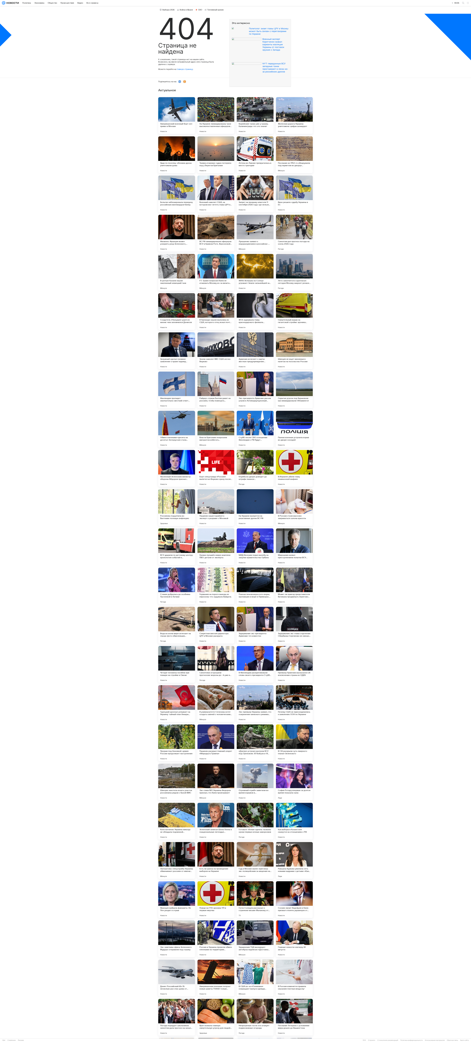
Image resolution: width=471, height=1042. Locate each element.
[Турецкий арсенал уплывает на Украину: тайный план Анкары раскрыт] (176, 703)
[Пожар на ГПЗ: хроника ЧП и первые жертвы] (215, 899)
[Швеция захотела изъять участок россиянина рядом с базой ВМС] (176, 782)
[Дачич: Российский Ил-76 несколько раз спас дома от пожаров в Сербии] (176, 978)
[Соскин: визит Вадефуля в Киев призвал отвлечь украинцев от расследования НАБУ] (294, 899)
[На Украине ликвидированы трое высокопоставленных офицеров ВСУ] (215, 115)
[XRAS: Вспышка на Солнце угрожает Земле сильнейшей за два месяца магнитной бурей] (255, 272)
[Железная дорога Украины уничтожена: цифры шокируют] (294, 115)
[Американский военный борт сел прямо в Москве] (176, 115)
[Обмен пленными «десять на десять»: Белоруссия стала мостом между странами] (176, 429)
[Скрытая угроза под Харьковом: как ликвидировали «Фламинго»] (294, 390)
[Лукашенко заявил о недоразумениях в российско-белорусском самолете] (255, 233)
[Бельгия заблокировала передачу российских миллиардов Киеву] (176, 194)
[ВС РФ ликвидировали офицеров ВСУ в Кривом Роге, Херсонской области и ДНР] (215, 233)
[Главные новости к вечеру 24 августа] (294, 938)
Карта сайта (464, 1040)
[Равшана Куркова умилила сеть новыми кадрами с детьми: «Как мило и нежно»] (294, 860)
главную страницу (185, 69)
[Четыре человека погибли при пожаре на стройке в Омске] (176, 664)
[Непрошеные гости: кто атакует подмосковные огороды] (255, 1017)
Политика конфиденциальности (411, 1040)
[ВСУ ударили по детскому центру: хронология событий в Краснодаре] (176, 546)
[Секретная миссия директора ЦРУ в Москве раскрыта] (215, 625)
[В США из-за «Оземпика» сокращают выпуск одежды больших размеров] (255, 978)
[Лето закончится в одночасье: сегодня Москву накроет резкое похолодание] (294, 272)
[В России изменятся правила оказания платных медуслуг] (294, 978)
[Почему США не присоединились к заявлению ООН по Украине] (294, 703)
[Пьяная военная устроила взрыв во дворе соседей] (294, 429)
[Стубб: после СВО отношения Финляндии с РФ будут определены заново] (255, 429)
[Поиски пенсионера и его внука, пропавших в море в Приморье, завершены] (255, 586)
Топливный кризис (215, 10)
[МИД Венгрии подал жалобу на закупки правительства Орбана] (255, 546)
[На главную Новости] (12, 3)
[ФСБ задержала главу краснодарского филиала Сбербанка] (255, 311)
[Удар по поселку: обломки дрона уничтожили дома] (176, 154)
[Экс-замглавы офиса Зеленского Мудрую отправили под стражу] (176, 938)
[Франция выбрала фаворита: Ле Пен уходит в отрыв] (176, 899)
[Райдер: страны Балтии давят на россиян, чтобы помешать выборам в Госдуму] (215, 390)
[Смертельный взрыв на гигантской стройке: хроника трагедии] (294, 311)
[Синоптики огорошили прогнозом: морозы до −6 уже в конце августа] (215, 664)
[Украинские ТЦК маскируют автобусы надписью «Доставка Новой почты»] (255, 938)
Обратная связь (452, 1040)
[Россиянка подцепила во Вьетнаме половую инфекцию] (176, 507)
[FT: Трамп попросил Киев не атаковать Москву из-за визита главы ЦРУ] (215, 272)
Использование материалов (435, 1040)
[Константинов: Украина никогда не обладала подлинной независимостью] (176, 821)
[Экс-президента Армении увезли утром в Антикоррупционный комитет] (255, 390)
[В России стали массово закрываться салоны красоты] (294, 507)
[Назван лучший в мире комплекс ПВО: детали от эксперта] (215, 546)
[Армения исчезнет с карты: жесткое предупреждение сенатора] (255, 350)
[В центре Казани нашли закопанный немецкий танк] (176, 272)
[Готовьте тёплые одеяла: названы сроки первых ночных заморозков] (255, 821)
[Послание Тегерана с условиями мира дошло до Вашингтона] (294, 1017)
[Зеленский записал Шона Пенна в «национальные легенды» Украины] (215, 821)
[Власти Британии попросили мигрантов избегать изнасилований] (215, 429)
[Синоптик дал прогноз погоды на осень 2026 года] (294, 233)
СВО (200, 10)
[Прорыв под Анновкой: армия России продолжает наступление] (176, 742)
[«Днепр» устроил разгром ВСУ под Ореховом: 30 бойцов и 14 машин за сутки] (255, 742)
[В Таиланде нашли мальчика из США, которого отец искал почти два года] (215, 311)
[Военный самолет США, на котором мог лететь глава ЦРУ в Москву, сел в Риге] (215, 194)
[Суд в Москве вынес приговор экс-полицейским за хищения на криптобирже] (255, 860)
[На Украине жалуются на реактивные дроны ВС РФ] (255, 507)
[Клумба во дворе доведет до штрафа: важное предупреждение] (255, 468)
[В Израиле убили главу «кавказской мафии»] (294, 468)
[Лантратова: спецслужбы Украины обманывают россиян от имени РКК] (176, 860)
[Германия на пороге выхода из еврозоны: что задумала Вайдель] (215, 586)
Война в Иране (186, 10)
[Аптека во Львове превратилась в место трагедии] (255, 154)
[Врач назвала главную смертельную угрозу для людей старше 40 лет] (215, 1017)
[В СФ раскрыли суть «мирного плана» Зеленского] (294, 742)
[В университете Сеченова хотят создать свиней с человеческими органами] (215, 703)
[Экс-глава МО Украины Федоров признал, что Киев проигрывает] (215, 782)
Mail (3, 1040)
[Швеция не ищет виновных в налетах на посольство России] (294, 350)
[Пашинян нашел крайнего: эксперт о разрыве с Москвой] (215, 507)
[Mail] (3, 3)
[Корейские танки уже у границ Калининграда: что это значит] (255, 115)
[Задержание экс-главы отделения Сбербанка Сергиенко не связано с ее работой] (294, 625)
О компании (11, 1040)
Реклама (21, 1040)
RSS (364, 1040)
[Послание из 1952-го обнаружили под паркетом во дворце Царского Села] (294, 154)
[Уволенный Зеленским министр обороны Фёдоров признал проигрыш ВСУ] (176, 468)
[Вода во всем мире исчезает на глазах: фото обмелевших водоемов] (176, 625)
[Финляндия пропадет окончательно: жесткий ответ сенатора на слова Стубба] (176, 390)
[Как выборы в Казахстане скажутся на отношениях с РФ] (294, 821)
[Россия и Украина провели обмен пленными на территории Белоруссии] (215, 938)
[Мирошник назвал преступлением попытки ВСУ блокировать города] (294, 546)
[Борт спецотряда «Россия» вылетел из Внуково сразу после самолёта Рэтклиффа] (215, 468)
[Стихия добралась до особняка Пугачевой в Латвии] (176, 586)
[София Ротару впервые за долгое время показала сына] (294, 782)
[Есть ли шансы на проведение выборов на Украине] (215, 860)
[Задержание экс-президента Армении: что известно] (255, 625)
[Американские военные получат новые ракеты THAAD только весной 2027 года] (215, 978)
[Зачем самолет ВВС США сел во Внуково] (215, 350)
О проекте (371, 1040)
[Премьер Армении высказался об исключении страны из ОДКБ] (294, 664)
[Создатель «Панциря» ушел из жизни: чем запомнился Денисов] (176, 311)
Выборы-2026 (168, 10)
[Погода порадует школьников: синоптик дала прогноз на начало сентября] (176, 1017)
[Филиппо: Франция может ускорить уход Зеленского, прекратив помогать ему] (176, 233)
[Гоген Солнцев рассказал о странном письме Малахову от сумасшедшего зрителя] (255, 899)
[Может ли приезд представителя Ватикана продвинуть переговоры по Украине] (294, 586)
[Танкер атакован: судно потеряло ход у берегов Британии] (215, 154)
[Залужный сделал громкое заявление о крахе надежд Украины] (176, 350)
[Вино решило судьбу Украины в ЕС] (294, 194)
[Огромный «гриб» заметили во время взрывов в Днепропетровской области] (255, 782)
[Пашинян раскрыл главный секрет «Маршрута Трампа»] (215, 742)
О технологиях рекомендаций (387, 1040)
